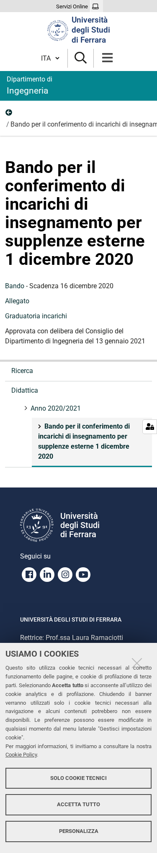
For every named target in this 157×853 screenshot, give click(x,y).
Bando (14, 286)
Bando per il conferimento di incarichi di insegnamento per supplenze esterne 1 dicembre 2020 (84, 441)
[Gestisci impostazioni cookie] (149, 426)
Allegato (17, 301)
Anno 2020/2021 (9, 114)
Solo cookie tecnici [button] (78, 778)
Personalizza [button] (78, 831)
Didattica (24, 390)
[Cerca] (80, 58)
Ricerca (22, 371)
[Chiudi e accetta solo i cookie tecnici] (137, 663)
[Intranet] (96, 7)
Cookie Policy (21, 754)
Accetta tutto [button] (78, 804)
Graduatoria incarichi (36, 316)
